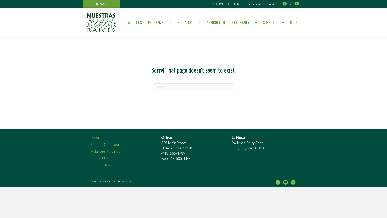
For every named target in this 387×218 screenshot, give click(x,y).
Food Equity (240, 22)
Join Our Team (252, 4)
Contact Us (99, 158)
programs (155, 22)
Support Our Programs (108, 144)
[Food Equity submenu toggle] (256, 22)
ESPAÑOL (217, 4)
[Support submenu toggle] (283, 22)
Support (269, 22)
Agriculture (216, 22)
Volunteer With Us (105, 151)
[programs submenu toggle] (170, 22)
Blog (294, 22)
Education (185, 22)
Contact (271, 4)
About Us (233, 4)
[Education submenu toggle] (200, 22)
